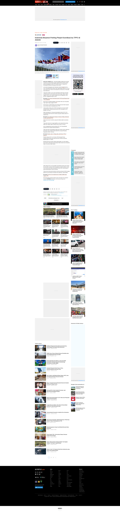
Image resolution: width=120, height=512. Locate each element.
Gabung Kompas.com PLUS (70, 1)
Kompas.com (37, 32)
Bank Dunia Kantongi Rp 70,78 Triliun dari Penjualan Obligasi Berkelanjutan (58, 398)
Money (72, 4)
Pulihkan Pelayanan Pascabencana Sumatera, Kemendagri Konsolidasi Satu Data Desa (57, 346)
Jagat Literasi (46, 4)
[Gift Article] (62, 43)
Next (56, 457)
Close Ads (59, 508)
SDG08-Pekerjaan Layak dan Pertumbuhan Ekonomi (52, 200)
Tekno (53, 4)
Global (51, 473)
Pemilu (51, 477)
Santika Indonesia (81, 491)
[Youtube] (36, 474)
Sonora (80, 481)
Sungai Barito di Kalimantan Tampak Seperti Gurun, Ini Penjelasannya (77, 290)
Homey (59, 478)
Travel (82, 4)
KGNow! (80, 477)
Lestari (68, 5)
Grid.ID (80, 482)
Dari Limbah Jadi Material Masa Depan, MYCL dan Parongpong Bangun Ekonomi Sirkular (58, 376)
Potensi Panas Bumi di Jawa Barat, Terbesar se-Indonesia (80, 387)
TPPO (57, 101)
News (36, 4)
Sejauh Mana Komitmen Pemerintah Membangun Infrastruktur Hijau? (80, 392)
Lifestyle (63, 4)
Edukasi (79, 4)
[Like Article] (60, 43)
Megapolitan (52, 474)
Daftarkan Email (39, 487)
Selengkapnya (61, 192)
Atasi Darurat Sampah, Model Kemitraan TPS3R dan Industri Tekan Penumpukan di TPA (58, 420)
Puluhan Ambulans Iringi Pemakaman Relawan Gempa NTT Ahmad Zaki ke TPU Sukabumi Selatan (77, 236)
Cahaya (50, 4)
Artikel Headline (69, 486)
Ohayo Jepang (69, 475)
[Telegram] (39, 472)
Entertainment (52, 483)
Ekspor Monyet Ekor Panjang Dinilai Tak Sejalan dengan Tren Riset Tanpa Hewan (57, 442)
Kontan (80, 479)
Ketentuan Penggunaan (55, 495)
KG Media (80, 475)
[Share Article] (64, 43)
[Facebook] (36, 472)
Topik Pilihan (68, 485)
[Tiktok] (39, 474)
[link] (82, 1)
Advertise (49, 495)
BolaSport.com (81, 485)
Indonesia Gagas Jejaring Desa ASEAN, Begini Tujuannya (80, 409)
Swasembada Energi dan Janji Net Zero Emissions (58, 412)
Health (51, 486)
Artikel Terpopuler (69, 482)
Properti (75, 4)
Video (59, 486)
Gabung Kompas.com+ (63, 19)
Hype (59, 475)
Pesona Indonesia (69, 479)
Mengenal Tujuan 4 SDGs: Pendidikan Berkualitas (80, 398)
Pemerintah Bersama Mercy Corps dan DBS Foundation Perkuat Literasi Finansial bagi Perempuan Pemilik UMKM (56, 362)
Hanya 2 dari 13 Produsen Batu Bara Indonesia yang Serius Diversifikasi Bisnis (58, 450)
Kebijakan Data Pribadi (63, 495)
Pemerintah (45, 32)
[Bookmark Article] (69, 43)
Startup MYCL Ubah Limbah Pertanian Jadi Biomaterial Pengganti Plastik (56, 391)
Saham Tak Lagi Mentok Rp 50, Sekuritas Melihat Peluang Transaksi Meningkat (77, 263)
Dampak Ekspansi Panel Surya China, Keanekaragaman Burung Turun (55, 369)
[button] (43, 207)
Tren (66, 4)
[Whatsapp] (37, 474)
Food (59, 479)
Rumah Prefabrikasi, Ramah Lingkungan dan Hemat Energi (80, 403)
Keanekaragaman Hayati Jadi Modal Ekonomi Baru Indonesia (58, 428)
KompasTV (80, 473)
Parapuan (59, 483)
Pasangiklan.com (81, 478)
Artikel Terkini (69, 483)
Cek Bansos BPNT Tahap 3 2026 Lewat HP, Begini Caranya (77, 277)
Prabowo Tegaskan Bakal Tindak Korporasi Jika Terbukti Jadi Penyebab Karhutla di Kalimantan (77, 221)
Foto (59, 485)
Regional (51, 475)
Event (42, 4)
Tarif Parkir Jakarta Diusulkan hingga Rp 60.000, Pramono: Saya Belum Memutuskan (77, 317)
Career (76, 495)
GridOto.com (81, 483)
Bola (60, 4)
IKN (50, 478)
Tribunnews (81, 487)
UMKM (59, 481)
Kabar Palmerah (40, 495)
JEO (67, 473)
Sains (51, 485)
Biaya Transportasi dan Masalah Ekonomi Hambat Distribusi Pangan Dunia (58, 383)
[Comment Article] (66, 43)
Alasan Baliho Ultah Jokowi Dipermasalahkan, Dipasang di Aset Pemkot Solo (77, 303)
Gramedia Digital (81, 490)
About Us (45, 495)
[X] (37, 472)
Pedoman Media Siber (71, 495)
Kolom (39, 4)
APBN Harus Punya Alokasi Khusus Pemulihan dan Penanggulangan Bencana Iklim (58, 354)
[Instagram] (41, 472)
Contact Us (80, 495)
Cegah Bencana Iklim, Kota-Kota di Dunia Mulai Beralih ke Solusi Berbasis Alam (57, 405)
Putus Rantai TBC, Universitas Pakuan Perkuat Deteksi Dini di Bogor (57, 435)
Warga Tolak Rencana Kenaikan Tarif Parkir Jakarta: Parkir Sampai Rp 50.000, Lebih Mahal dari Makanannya (78, 250)
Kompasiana (81, 474)
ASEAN (63, 87)
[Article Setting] (55, 218)
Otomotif (56, 4)
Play (67, 481)
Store (67, 478)
